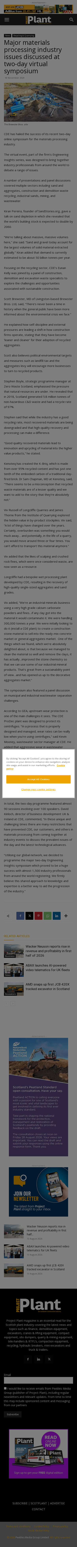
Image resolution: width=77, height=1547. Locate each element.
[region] (38, 773)
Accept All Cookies (38, 779)
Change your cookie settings (38, 789)
